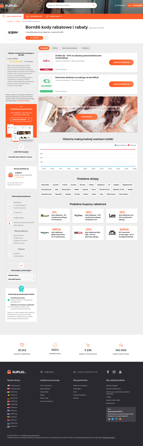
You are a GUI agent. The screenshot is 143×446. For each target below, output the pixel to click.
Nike (56, 189)
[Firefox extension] (120, 419)
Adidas (76, 189)
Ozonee (73, 185)
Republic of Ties (118, 189)
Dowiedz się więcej (23, 101)
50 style (77, 194)
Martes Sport (66, 189)
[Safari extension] (112, 419)
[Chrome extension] (109, 419)
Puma (94, 189)
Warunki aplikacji (61, 69)
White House (111, 194)
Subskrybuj (86, 117)
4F (109, 185)
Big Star (85, 189)
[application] (88, 156)
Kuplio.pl (10, 21)
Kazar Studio (123, 194)
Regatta (116, 185)
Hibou (94, 194)
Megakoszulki (127, 185)
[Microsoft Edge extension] (116, 419)
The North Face (104, 189)
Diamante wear (46, 194)
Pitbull (91, 185)
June (101, 194)
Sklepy (18, 21)
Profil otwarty (19, 177)
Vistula (64, 185)
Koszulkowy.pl (46, 189)
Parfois (85, 194)
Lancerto (56, 185)
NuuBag (68, 194)
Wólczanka (45, 185)
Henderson (101, 185)
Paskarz (130, 189)
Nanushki (58, 194)
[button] (120, 145)
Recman (82, 185)
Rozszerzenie (110, 403)
